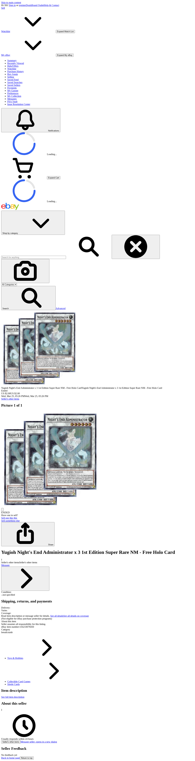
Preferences (12, 93)
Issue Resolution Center (18, 104)
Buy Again (12, 74)
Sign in (12, 5)
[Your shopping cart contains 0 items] (24, 177)
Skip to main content (11, 2)
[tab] (97, 621)
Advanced (61, 308)
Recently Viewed (15, 63)
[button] (28, 298)
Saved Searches (14, 82)
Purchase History (15, 71)
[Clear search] (136, 247)
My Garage (12, 90)
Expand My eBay (64, 55)
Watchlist (11, 68)
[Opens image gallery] (2, 509)
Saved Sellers (13, 85)
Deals (28, 5)
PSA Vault (12, 101)
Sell (3, 8)
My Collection (14, 96)
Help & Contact (51, 5)
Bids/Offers (12, 66)
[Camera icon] (25, 271)
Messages (12, 98)
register (22, 5)
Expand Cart (53, 178)
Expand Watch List (65, 31)
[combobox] (33, 257)
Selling (10, 77)
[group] (97, 459)
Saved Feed (13, 79)
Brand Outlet (37, 5)
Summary (12, 60)
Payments (12, 88)
